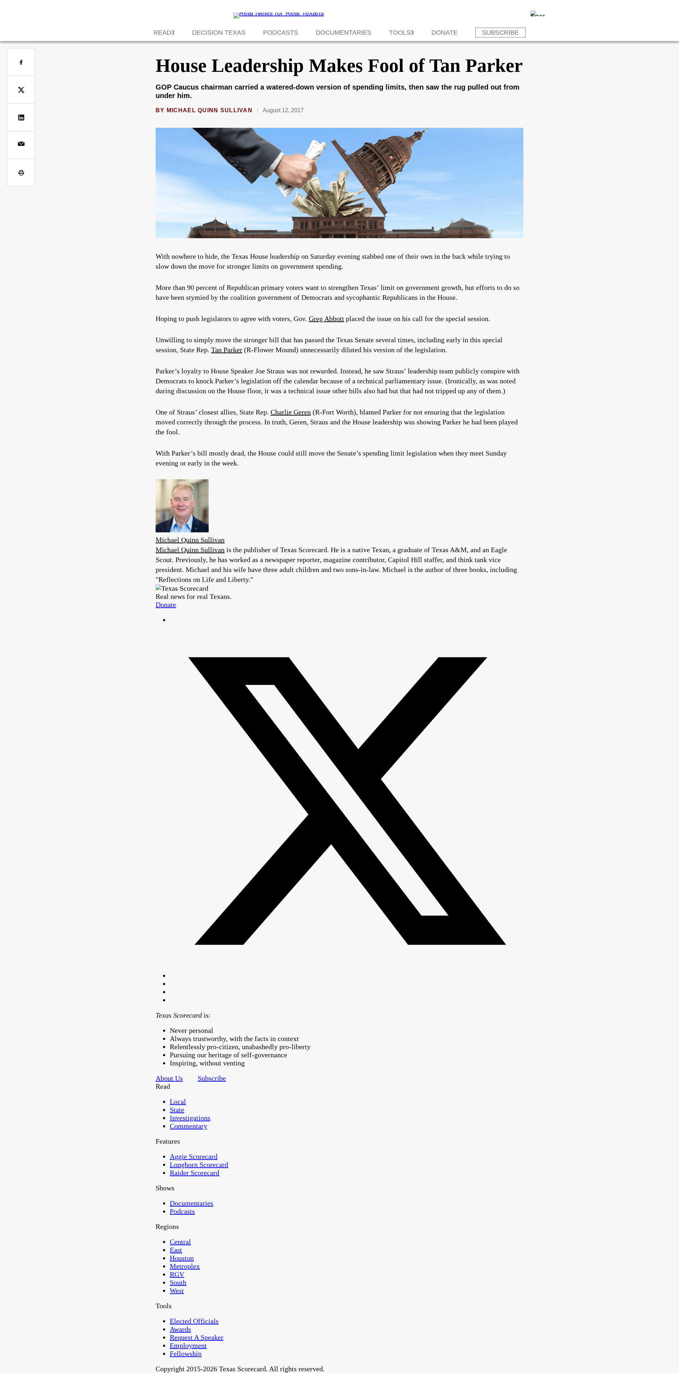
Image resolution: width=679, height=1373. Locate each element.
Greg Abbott (326, 318)
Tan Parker (226, 350)
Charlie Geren (291, 412)
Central (180, 1242)
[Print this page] (21, 172)
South (178, 1282)
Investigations (190, 1118)
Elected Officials (194, 1321)
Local (178, 1101)
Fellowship (186, 1353)
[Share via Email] (21, 145)
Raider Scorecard (194, 1173)
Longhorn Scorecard (199, 1164)
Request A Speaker (197, 1337)
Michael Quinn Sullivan (210, 110)
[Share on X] (21, 89)
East (176, 1250)
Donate (444, 32)
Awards (180, 1329)
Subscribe (500, 32)
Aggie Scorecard (193, 1156)
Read (162, 32)
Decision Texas (218, 32)
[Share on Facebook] (21, 62)
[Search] (537, 13)
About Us (169, 1078)
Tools (400, 32)
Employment (188, 1345)
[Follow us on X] (346, 975)
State (177, 1110)
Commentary (188, 1126)
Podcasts (280, 32)
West (177, 1290)
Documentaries (343, 32)
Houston (182, 1258)
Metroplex (185, 1266)
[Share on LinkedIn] (21, 117)
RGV (177, 1274)
